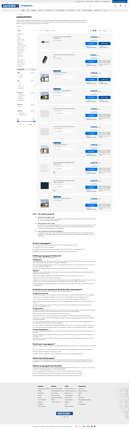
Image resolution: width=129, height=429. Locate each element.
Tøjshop (53, 399)
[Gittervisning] (95, 30)
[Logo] (11, 6)
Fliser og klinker (20, 59)
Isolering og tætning (21, 61)
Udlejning (67, 401)
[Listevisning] (93, 30)
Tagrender (19, 53)
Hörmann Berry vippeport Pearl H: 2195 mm (64, 126)
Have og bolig (49, 10)
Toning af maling (69, 399)
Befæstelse (98, 10)
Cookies (80, 401)
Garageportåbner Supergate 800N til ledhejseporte (62, 37)
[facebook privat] (61, 417)
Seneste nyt (40, 401)
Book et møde (68, 397)
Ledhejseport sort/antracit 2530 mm (62, 90)
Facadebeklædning (21, 49)
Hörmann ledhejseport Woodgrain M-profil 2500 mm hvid (63, 163)
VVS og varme (71, 10)
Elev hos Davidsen (42, 399)
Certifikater (40, 404)
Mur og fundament (20, 63)
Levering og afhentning (56, 397)
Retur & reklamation (83, 390)
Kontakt (39, 390)
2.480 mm (58, 131)
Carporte (19, 41)
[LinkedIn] (67, 417)
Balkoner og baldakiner (21, 45)
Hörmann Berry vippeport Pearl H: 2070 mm (64, 108)
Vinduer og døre (20, 47)
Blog (79, 395)
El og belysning (60, 10)
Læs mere (18, 26)
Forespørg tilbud (68, 395)
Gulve (18, 57)
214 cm (57, 77)
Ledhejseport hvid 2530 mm (60, 144)
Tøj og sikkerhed (87, 10)
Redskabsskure (20, 33)
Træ (28, 10)
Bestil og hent (68, 393)
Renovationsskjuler (21, 39)
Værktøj (33, 10)
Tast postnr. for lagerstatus (91, 47)
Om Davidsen (41, 393)
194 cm (57, 149)
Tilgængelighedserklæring (84, 399)
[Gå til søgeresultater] (90, 6)
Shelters (18, 37)
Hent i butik (104, 43)
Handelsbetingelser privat (71, 390)
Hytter (18, 35)
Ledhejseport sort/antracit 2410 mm (62, 198)
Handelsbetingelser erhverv (57, 390)
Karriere (40, 397)
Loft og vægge (20, 55)
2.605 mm (58, 113)
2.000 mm (58, 186)
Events (66, 404)
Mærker (80, 393)
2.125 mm (58, 168)
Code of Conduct (42, 406)
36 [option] (40, 30)
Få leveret (91, 43)
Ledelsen (40, 395)
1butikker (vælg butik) (103, 47)
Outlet (105, 10)
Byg (23, 10)
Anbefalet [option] (105, 30)
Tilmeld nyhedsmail (55, 401)
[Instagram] (64, 417)
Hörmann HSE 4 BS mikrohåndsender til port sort (64, 55)
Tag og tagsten (20, 51)
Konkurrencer (81, 397)
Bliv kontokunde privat (70, 388)
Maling (40, 10)
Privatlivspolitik (82, 404)
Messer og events (55, 395)
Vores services (54, 393)
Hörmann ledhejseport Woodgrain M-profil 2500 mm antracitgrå (63, 181)
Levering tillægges (94, 40)
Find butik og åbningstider (44, 388)
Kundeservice (81, 388)
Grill (78, 10)
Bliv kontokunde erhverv (57, 388)
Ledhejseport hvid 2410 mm (60, 72)
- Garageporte (20, 43)
